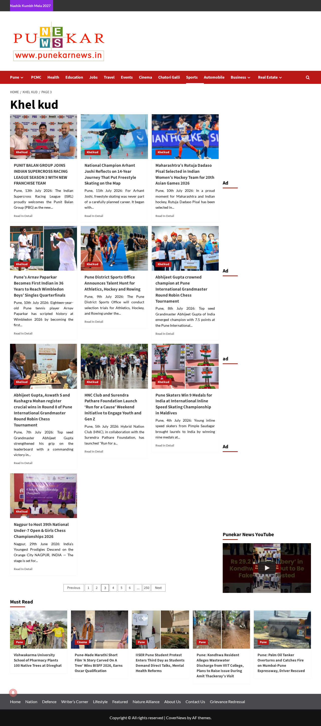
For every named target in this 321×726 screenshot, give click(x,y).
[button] (308, 77)
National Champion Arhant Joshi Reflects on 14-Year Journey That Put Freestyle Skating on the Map (110, 174)
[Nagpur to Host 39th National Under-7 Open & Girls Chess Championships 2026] (43, 495)
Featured (120, 701)
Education (74, 77)
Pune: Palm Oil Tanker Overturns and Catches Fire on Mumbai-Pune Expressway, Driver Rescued (281, 663)
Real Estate (268, 77)
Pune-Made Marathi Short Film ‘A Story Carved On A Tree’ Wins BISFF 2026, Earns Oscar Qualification (99, 663)
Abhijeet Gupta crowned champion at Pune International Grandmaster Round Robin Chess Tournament (181, 289)
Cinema (145, 77)
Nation (31, 701)
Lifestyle (100, 701)
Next (158, 587)
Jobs (93, 77)
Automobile (214, 77)
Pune (14, 77)
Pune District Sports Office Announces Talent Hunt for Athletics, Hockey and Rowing (112, 283)
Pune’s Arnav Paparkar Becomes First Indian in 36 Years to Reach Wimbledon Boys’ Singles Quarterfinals (39, 286)
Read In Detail (23, 216)
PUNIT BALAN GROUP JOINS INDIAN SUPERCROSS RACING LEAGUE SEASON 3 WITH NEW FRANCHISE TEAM (41, 174)
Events (127, 77)
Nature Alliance (146, 701)
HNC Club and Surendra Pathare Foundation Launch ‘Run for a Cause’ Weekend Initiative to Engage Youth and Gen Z (113, 407)
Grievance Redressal (227, 701)
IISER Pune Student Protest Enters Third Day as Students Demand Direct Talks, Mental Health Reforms (160, 663)
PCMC (36, 77)
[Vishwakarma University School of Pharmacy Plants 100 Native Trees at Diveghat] (38, 629)
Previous (73, 587)
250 (146, 587)
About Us (172, 701)
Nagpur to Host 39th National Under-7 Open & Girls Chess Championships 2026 (41, 531)
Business (238, 77)
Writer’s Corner (74, 701)
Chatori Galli (169, 77)
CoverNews (176, 717)
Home (15, 701)
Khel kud (22, 152)
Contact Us (195, 701)
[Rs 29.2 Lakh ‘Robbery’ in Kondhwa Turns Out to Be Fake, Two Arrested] (267, 568)
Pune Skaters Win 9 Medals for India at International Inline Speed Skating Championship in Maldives (183, 404)
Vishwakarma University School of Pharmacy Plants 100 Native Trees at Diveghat (38, 660)
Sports (192, 77)
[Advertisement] (267, 227)
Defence (49, 701)
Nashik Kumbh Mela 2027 (30, 6)
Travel (109, 77)
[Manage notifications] (13, 693)
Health (53, 77)
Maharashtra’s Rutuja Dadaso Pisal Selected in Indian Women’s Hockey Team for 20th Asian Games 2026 (184, 174)
